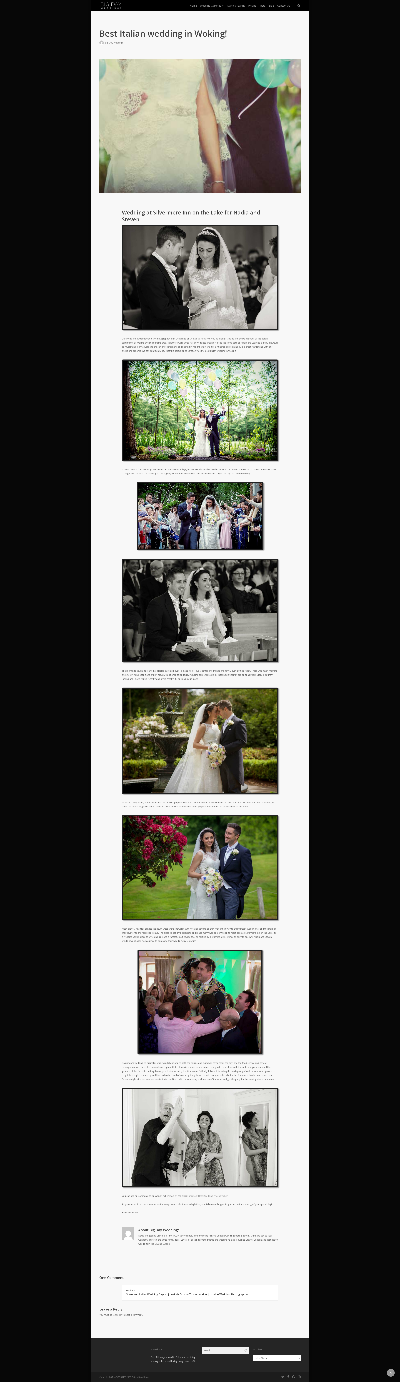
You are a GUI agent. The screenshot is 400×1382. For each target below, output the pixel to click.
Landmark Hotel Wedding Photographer (207, 1195)
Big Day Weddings (114, 42)
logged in (117, 1314)
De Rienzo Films (198, 338)
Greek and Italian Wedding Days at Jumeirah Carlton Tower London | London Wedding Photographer (187, 1294)
